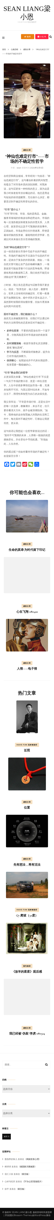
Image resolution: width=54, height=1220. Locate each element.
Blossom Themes (22, 1215)
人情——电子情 (27, 668)
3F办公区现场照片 (32, 1181)
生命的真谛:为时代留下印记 (27, 550)
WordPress (40, 1215)
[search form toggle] (50, 37)
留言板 (25, 1174)
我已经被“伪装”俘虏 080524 (27, 1033)
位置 (27, 807)
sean (19, 167)
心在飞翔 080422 (27, 612)
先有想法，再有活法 (27, 864)
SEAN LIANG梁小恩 (22, 1212)
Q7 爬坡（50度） (27, 915)
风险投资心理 (32, 1159)
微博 (28, 36)
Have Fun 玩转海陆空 (27, 745)
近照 (27, 750)
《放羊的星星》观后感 (27, 971)
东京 (6, 1137)
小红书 (42, 36)
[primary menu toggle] (4, 38)
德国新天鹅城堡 (27, 1166)
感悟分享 (27, 150)
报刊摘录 (27, 966)
